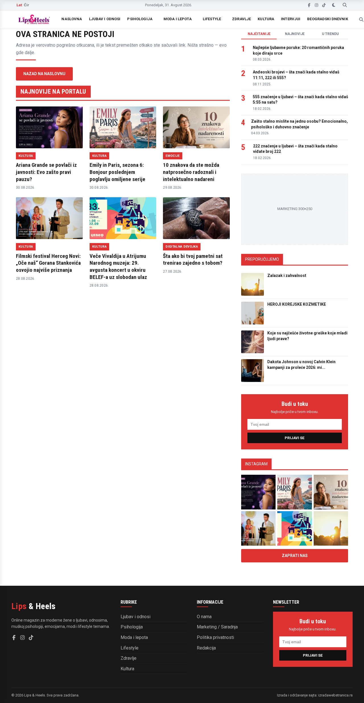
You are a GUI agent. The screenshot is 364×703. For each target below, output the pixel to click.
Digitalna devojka (182, 246)
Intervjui (290, 19)
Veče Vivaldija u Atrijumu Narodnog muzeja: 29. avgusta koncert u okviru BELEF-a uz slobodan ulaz (118, 266)
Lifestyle (212, 19)
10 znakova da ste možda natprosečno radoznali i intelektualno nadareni (191, 172)
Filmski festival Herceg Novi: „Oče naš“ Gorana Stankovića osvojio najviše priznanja (48, 263)
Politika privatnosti (215, 637)
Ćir (26, 5)
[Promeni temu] (333, 5)
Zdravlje (241, 19)
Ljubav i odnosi (105, 19)
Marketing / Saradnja (217, 627)
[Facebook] (309, 5)
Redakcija (206, 648)
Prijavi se (295, 438)
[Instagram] (316, 5)
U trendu (330, 34)
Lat (19, 5)
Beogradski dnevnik (327, 19)
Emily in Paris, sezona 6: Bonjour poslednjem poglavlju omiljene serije (117, 172)
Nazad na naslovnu (44, 73)
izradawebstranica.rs (335, 695)
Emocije (172, 156)
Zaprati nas (295, 555)
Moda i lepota (178, 19)
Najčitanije (259, 34)
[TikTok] (324, 5)
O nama (204, 616)
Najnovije (295, 34)
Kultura (266, 19)
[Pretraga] (345, 5)
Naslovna (71, 19)
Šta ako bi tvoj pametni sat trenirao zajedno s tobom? (193, 259)
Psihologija (139, 19)
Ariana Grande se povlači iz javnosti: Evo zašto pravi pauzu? (46, 172)
